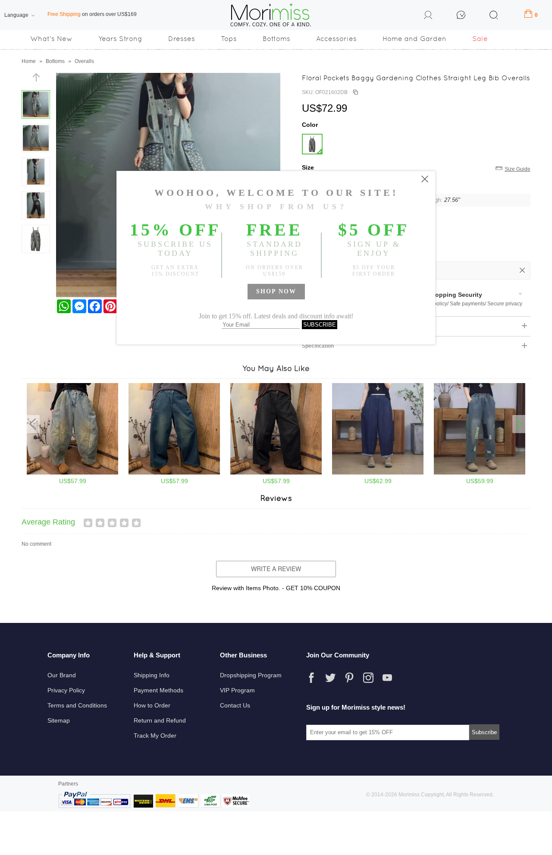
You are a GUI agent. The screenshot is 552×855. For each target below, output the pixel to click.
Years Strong (120, 39)
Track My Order (155, 735)
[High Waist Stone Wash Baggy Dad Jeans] (72, 473)
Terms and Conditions (77, 705)
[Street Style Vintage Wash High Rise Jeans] (276, 473)
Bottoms (276, 39)
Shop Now (276, 291)
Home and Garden (414, 39)
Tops (229, 39)
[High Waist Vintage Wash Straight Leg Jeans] (174, 473)
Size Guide (517, 169)
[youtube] (387, 678)
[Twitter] (330, 678)
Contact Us (235, 705)
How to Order (152, 705)
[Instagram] (368, 678)
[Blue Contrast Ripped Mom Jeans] (479, 473)
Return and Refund (160, 720)
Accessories (336, 39)
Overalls (84, 61)
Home (29, 61)
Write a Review (276, 568)
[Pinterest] (349, 678)
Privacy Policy (66, 690)
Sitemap (58, 720)
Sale (480, 39)
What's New (51, 39)
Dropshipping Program (251, 675)
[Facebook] (311, 678)
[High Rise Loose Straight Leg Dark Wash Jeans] (377, 473)
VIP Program (237, 690)
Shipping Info (151, 675)
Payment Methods (158, 690)
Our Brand (61, 675)
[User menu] (428, 16)
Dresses (181, 39)
